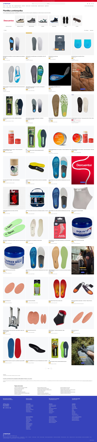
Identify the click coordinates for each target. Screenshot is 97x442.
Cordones (77, 26)
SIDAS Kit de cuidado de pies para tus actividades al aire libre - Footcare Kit (37, 211)
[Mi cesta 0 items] (93, 4)
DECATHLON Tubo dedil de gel (53, 56)
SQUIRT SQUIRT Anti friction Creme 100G (77, 240)
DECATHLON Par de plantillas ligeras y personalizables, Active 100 (36, 56)
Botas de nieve (54, 26)
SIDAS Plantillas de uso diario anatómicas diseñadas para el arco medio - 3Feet (37, 270)
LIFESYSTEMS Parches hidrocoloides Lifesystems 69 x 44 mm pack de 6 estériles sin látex (60, 241)
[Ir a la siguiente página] (51, 368)
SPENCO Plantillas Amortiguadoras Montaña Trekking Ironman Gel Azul (14, 86)
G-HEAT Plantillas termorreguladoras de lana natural (34, 240)
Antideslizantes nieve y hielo (18, 389)
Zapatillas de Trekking (20, 26)
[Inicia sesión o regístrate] (91, 4)
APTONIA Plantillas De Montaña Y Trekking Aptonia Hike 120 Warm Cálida (82, 118)
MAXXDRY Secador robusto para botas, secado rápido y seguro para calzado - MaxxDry (13, 331)
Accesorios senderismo (17, 394)
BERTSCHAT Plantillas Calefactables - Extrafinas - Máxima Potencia (81, 300)
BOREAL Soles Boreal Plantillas (30, 300)
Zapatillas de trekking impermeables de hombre (44, 394)
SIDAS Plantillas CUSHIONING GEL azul (54, 86)
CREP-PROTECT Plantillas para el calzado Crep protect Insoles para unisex (14, 240)
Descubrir (83, 272)
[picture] (14, 44)
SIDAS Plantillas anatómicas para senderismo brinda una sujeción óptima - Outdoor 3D (60, 118)
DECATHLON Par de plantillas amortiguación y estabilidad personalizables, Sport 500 (34, 118)
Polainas (65, 26)
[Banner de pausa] (92, 1)
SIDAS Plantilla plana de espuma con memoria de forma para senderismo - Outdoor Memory (60, 270)
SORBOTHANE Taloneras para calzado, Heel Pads (10, 210)
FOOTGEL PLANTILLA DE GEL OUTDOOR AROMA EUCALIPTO (35, 150)
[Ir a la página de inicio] (6, 3)
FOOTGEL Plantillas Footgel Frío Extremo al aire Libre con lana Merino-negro (36, 180)
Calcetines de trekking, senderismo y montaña (20, 387)
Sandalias (42, 26)
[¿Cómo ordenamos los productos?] (84, 30)
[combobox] (92, 30)
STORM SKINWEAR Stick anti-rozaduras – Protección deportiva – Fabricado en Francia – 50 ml (13, 150)
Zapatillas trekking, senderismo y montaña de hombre (67, 389)
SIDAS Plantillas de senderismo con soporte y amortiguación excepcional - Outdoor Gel (35, 87)
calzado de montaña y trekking (86, 380)
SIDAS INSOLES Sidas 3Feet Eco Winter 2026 (55, 300)
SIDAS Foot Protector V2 (7, 300)
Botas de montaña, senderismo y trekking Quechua (44, 389)
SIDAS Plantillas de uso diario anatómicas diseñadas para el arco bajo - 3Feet (60, 211)
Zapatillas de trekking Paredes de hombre (43, 388)
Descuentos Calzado (8, 26)
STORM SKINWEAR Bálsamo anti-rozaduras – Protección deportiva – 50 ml (60, 149)
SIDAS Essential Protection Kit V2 (31, 330)
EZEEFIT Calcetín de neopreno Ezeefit (77, 210)
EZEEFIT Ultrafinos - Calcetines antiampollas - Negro (56, 330)
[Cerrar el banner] (93, 1)
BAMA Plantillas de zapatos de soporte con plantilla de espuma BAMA (13, 360)
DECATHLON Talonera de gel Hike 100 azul (77, 56)
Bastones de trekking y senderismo (19, 388)
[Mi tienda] (88, 4)
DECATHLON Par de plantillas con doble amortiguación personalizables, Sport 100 (14, 57)
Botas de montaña (31, 26)
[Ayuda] (89, 4)
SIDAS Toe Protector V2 (75, 330)
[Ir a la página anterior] (46, 368)
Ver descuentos (83, 182)
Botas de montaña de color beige (64, 388)
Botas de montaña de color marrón (65, 387)
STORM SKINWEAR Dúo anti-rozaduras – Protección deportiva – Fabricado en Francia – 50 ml (82, 150)
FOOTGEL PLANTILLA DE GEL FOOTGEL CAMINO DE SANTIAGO (12, 118)
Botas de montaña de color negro (41, 387)
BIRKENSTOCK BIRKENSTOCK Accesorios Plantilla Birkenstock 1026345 (36, 360)
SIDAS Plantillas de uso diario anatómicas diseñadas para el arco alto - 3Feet (59, 180)
